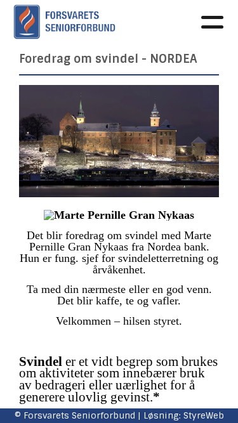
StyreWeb (203, 415)
